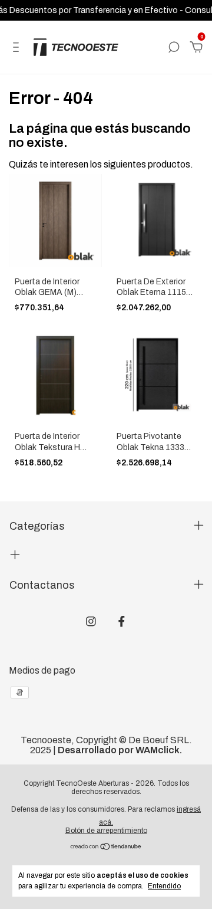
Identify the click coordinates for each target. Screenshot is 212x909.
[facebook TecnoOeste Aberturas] (121, 621)
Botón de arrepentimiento (106, 830)
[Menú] (18, 47)
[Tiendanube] (106, 847)
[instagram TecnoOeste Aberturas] (91, 621)
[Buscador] (174, 47)
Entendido (164, 886)
